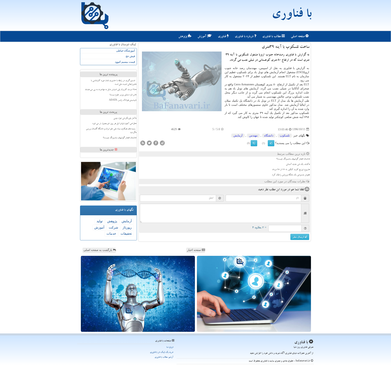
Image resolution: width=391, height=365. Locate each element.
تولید (100, 221)
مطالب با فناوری (272, 36)
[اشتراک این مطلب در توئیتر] (149, 142)
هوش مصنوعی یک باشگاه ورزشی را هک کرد (290, 175)
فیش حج (130, 56)
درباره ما (169, 347)
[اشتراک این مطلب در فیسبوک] (156, 142)
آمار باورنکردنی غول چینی (124, 118)
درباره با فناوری (244, 36)
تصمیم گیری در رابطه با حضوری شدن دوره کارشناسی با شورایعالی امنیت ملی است (113, 83)
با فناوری (291, 15)
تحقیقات (126, 233)
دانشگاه (268, 135)
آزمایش (238, 135)
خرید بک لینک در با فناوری (161, 352)
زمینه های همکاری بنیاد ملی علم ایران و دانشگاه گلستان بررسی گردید (110, 131)
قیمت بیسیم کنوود (125, 61)
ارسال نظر (298, 236)
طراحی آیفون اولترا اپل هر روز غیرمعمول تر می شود (113, 124)
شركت (113, 227)
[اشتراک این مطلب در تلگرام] (162, 142)
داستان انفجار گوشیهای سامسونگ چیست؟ (292, 159)
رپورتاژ (127, 227)
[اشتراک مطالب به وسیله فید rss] (143, 142)
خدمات (111, 233)
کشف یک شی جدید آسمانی (297, 164)
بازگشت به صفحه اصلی (98, 250)
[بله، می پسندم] (271, 143)
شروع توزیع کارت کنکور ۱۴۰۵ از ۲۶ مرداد (290, 170)
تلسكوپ (285, 135)
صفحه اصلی (298, 36)
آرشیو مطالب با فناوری (164, 357)
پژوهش (183, 36)
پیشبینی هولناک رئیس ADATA (122, 100)
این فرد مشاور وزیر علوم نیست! (122, 95)
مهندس (253, 135)
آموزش (202, 36)
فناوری (222, 36)
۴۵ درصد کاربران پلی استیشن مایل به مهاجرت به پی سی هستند (110, 90)
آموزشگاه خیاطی (125, 50)
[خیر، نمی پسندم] (254, 143)
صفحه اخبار (194, 250)
